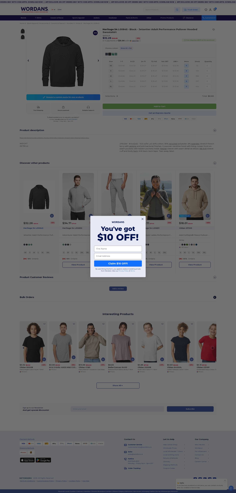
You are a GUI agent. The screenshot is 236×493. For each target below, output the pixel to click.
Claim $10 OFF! (118, 263)
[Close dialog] (142, 219)
